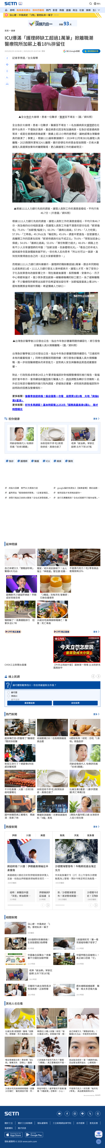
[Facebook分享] (7, 58)
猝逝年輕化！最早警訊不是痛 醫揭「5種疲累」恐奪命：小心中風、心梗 (51, 1089)
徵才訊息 (22, 1128)
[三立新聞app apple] (14, 1134)
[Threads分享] (7, 71)
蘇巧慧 (14, 692)
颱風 (62, 835)
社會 (81, 10)
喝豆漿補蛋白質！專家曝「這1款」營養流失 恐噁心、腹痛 (19, 1061)
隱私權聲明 (42, 1123)
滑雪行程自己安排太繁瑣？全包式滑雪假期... (29, 497)
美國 (42, 835)
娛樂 (88, 10)
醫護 (62, 117)
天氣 (76, 835)
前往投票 (75, 702)
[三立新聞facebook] (67, 1113)
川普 (28, 835)
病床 (68, 379)
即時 (12, 10)
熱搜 (61, 10)
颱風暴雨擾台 (23, 10)
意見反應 (94, 1123)
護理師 (90, 125)
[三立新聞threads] (97, 1113)
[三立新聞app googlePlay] (34, 1134)
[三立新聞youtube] (59, 1113)
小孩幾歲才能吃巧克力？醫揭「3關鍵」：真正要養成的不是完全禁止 (51, 1061)
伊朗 (14, 835)
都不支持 (15, 699)
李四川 (14, 696)
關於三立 (9, 1123)
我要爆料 (9, 1128)
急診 (28, 117)
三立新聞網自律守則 (62, 1123)
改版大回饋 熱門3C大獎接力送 (23, 487)
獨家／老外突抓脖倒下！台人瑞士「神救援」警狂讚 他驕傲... (52, 570)
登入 (99, 3)
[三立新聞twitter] (90, 1113)
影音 (55, 10)
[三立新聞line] (82, 1113)
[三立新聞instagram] (74, 1113)
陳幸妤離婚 (38, 10)
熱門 (48, 10)
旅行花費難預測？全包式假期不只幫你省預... (77, 497)
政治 (75, 10)
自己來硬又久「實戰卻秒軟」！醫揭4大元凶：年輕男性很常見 (83, 1032)
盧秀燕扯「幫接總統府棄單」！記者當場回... (29, 492)
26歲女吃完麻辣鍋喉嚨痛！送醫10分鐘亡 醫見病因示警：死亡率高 (19, 1089)
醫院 (45, 379)
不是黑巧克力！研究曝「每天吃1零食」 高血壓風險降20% (83, 1089)
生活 (95, 10)
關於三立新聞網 (25, 1123)
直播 (68, 10)
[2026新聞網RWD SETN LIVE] (20, 3)
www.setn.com (30, 1141)
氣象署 (90, 835)
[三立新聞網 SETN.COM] (6, 10)
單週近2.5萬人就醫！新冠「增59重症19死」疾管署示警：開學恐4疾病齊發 (51, 1032)
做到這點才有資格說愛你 (68, 492)
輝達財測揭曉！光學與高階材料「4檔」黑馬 (52, 816)
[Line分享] (7, 64)
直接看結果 (29, 702)
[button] (90, 3)
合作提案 (80, 1123)
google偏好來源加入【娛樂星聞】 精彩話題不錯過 (78, 487)
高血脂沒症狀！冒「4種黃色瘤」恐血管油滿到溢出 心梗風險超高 (83, 1061)
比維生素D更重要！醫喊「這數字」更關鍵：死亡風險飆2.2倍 (19, 1032)
